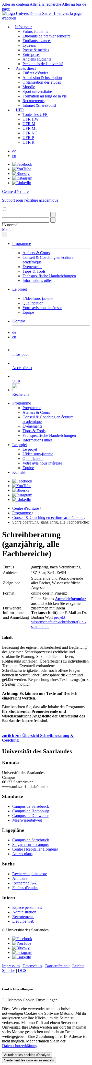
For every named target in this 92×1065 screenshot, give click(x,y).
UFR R (28, 142)
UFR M (28, 124)
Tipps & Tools (33, 271)
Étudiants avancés (36, 40)
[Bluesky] (21, 173)
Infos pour (23, 27)
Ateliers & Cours (36, 253)
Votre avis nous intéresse (42, 307)
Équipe (28, 312)
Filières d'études (35, 73)
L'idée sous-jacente (37, 298)
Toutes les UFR (35, 114)
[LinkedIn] (21, 183)
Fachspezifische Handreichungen (49, 276)
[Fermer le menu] (4, 234)
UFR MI (29, 128)
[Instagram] (22, 178)
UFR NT (29, 133)
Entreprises (31, 54)
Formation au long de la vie (44, 96)
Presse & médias (35, 50)
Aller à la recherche (45, 4)
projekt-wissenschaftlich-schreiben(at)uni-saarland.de (58, 622)
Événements (32, 266)
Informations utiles (37, 280)
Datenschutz (32, 966)
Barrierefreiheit (57, 966)
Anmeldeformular (70, 599)
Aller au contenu (15, 4)
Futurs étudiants (35, 31)
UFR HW (30, 119)
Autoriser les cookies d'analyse (27, 1055)
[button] (10, 225)
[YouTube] (21, 169)
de (14, 151)
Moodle (28, 87)
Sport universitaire (37, 91)
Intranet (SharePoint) (39, 105)
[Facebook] (22, 164)
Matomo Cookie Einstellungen (32, 1000)
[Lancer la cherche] (52, 214)
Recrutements (33, 100)
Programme (21, 243)
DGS (22, 970)
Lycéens (29, 45)
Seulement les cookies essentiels (29, 1060)
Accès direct (26, 68)
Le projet (19, 289)
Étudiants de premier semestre (46, 36)
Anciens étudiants (36, 59)
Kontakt (18, 321)
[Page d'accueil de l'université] (46, 18)
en (14, 155)
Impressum (11, 966)
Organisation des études (41, 82)
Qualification (32, 303)
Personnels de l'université (42, 64)
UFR (20, 110)
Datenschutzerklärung (19, 1045)
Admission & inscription (42, 77)
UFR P (28, 137)
